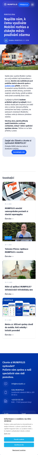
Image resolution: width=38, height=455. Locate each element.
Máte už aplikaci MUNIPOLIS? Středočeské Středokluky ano (19, 288)
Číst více (8, 219)
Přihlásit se (24, 5)
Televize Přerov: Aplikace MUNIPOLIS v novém (16, 250)
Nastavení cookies (19, 450)
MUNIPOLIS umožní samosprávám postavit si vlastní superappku (16, 211)
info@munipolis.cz (18, 384)
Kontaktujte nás (19, 152)
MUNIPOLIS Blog (9, 14)
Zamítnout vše (19, 445)
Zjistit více (7, 433)
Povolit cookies (19, 439)
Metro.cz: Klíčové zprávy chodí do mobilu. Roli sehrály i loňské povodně (19, 327)
